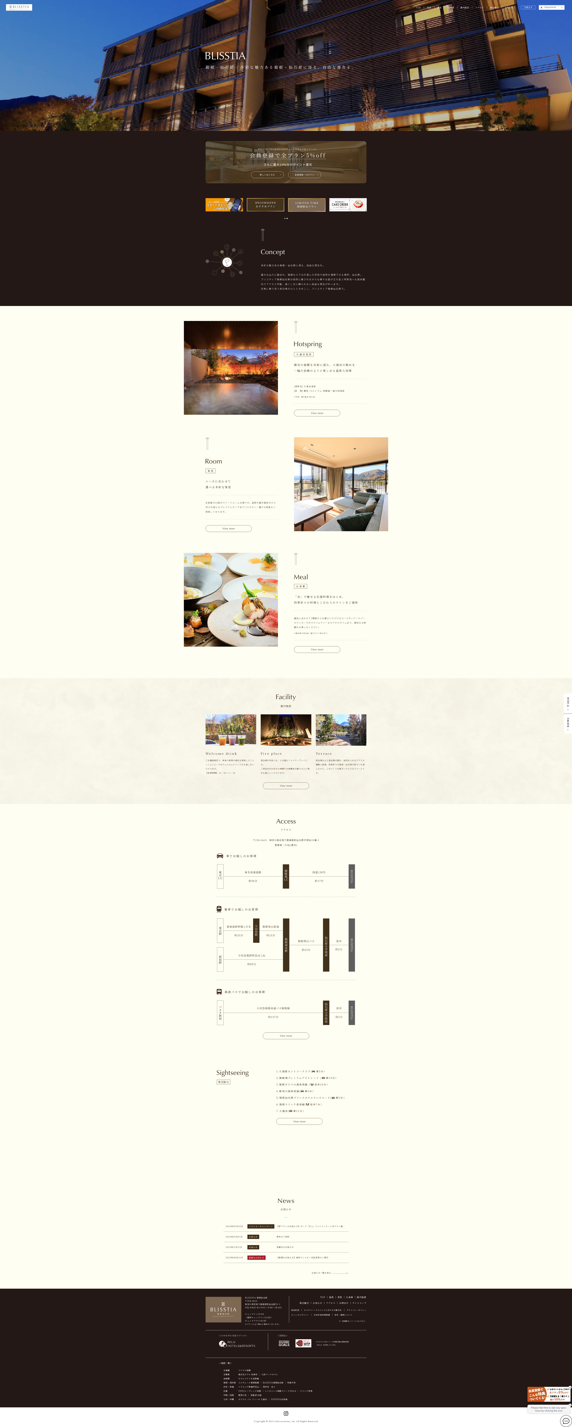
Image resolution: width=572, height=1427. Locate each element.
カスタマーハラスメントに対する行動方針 (323, 1310)
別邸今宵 (291, 1382)
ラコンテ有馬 (306, 1391)
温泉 (429, 7)
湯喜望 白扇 (256, 1395)
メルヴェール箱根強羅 (248, 1382)
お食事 (451, 7)
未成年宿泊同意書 (322, 1315)
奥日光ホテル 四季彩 (248, 1374)
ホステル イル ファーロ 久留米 (252, 1399)
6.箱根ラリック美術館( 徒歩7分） (299, 1104)
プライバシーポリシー (356, 1310)
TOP (418, 7)
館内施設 (464, 7)
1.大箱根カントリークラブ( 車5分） (301, 1071)
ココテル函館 (244, 1370)
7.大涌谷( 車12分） (290, 1111)
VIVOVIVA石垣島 (279, 1399)
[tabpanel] (224, 204)
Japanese (549, 7)
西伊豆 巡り (269, 1386)
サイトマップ (359, 1302)
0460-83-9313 (258, 1307)
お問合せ (528, 7)
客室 (439, 7)
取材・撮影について (344, 1315)
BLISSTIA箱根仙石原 (273, 1382)
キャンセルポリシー (300, 1315)
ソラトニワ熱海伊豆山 (248, 1386)
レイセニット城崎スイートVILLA (280, 1391)
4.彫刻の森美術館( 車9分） (295, 1091)
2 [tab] (287, 218)
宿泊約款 (295, 1310)
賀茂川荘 (242, 1395)
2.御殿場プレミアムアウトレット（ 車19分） (307, 1078)
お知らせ (509, 7)
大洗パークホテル (269, 1374)
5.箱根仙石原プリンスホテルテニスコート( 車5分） (311, 1097)
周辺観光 (494, 7)
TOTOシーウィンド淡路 (249, 1391)
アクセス (479, 7)
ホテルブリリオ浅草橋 (248, 1378)
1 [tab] (284, 218)
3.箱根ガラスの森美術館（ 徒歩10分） (302, 1084)
